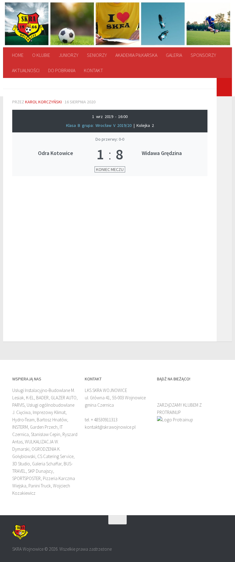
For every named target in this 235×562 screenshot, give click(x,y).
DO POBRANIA (61, 70)
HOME (18, 55)
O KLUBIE (41, 55)
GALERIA (174, 55)
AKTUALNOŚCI (25, 70)
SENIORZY (97, 55)
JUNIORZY (68, 55)
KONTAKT (93, 70)
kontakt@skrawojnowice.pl (110, 427)
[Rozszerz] (224, 87)
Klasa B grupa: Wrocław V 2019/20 (99, 125)
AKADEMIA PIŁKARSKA (136, 55)
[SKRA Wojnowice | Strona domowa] (28, 27)
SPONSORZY (203, 55)
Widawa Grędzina (162, 153)
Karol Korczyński (43, 102)
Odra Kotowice (55, 153)
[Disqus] (109, 257)
